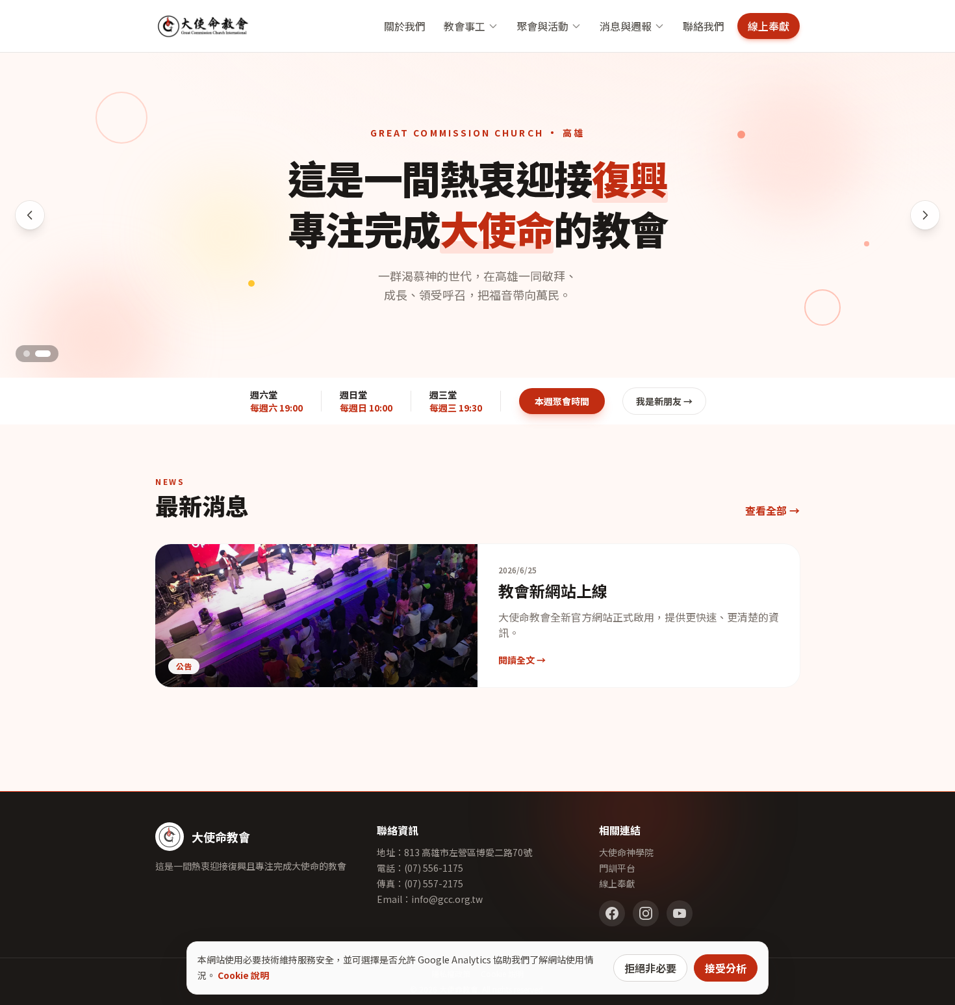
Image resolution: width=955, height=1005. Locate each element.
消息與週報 (626, 26)
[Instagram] (646, 913)
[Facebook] (612, 913)
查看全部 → (772, 510)
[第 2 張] (43, 353)
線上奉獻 (768, 26)
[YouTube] (680, 913)
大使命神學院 (626, 852)
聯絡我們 (703, 26)
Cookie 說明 (243, 975)
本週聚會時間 (562, 401)
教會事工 (464, 26)
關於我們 (405, 26)
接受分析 (725, 968)
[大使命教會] (203, 26)
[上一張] (30, 215)
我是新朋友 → (664, 401)
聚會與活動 (542, 26)
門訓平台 (617, 867)
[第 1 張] (26, 353)
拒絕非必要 (650, 968)
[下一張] (925, 215)
